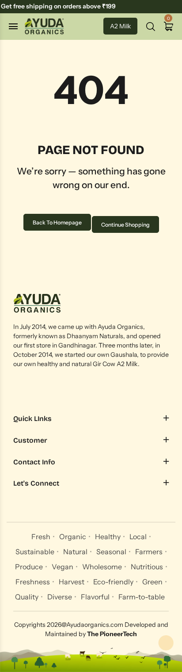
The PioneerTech (112, 634)
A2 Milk (120, 26)
